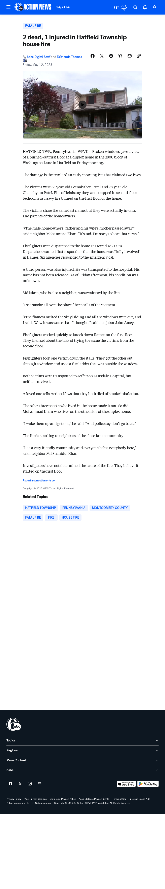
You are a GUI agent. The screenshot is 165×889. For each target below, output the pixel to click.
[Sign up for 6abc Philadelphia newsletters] (39, 784)
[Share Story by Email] (129, 55)
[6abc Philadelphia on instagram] (30, 784)
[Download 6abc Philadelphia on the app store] (126, 784)
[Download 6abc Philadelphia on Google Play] (148, 784)
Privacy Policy (13, 799)
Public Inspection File (17, 803)
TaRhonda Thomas (69, 57)
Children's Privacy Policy (63, 799)
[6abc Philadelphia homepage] (33, 7)
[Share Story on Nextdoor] (120, 55)
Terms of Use (119, 799)
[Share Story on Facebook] (92, 55)
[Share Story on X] (101, 55)
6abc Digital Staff (38, 57)
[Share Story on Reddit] (111, 55)
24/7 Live (63, 7)
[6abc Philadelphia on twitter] (20, 784)
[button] (8, 7)
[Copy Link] (138, 55)
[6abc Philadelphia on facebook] (10, 784)
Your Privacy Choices (35, 799)
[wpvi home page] (13, 724)
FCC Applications (41, 803)
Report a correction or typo (39, 480)
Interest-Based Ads (140, 799)
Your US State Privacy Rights (94, 799)
